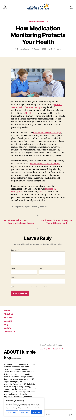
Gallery (7, 328)
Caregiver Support (20, 207)
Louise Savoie (24, 49)
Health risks (30, 113)
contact (42, 192)
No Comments (56, 49)
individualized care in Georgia (47, 132)
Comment (15, 250)
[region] (24, 407)
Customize (12, 412)
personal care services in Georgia (45, 163)
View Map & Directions (52, 349)
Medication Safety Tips (38, 21)
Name (13, 268)
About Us (8, 314)
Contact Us (9, 331)
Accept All (36, 412)
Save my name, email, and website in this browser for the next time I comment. (37, 287)
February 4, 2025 (40, 49)
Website (13, 277)
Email (41, 268)
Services (8, 317)
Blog (6, 324)
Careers (8, 321)
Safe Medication (32, 207)
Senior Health (43, 207)
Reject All (24, 412)
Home (7, 310)
